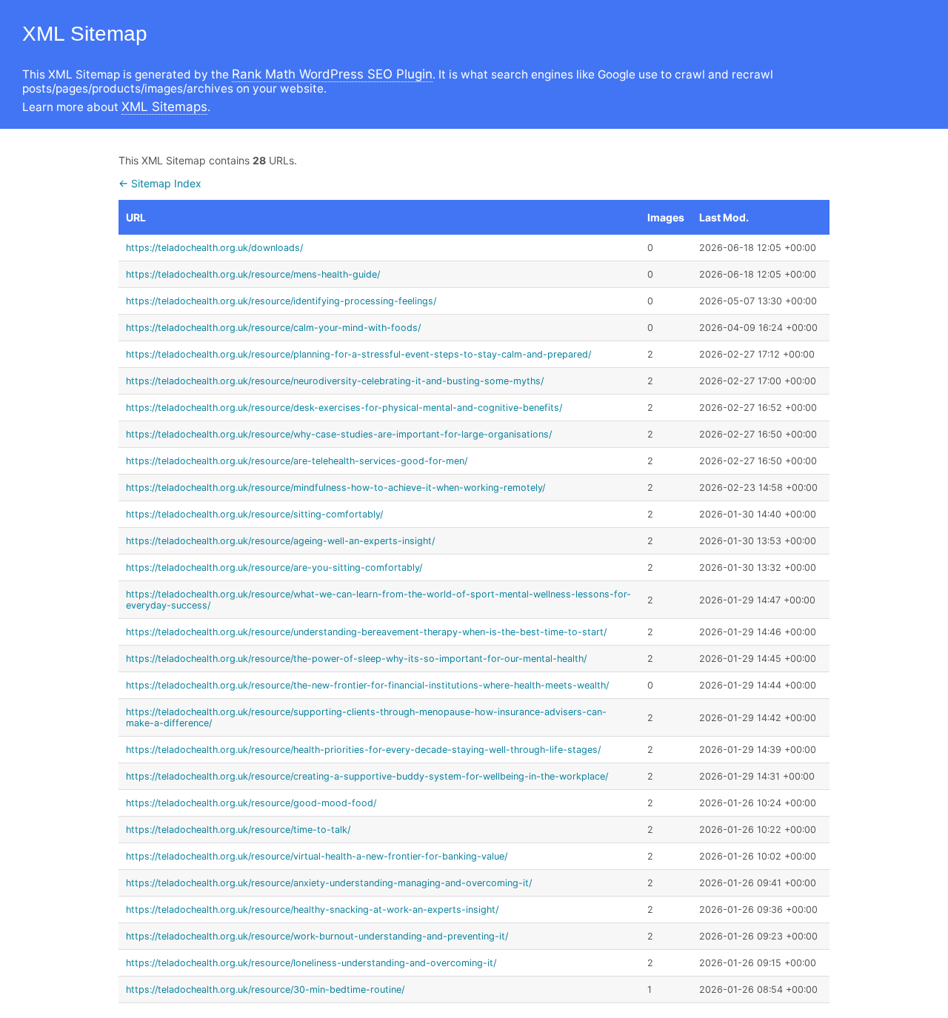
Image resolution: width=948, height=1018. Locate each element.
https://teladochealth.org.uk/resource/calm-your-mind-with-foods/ (273, 327)
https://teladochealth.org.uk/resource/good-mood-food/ (251, 802)
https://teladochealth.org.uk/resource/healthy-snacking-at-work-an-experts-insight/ (312, 909)
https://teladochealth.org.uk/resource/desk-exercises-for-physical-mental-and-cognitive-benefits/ (344, 407)
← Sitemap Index (159, 183)
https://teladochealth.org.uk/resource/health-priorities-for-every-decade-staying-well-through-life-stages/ (363, 749)
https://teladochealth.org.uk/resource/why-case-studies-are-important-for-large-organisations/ (339, 434)
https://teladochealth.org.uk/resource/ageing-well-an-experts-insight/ (280, 540)
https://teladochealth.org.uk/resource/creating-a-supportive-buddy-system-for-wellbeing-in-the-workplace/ (367, 776)
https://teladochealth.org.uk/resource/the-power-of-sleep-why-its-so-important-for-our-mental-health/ (356, 658)
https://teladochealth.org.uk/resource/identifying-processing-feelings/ (281, 301)
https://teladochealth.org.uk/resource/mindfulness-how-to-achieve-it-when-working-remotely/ (335, 487)
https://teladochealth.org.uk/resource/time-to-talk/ (238, 829)
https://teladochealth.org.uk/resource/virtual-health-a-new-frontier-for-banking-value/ (316, 856)
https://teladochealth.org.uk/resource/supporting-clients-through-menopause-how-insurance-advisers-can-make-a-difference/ (366, 717)
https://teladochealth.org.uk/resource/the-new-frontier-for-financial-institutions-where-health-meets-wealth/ (367, 685)
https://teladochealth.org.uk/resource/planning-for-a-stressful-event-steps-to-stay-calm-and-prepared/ (358, 354)
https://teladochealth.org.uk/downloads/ (214, 247)
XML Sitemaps (164, 106)
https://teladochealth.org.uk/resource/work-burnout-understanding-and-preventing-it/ (317, 936)
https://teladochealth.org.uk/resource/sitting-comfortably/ (254, 514)
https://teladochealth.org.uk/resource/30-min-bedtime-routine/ (265, 989)
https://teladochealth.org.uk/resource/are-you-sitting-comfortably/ (274, 567)
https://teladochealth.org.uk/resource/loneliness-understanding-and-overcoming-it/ (311, 962)
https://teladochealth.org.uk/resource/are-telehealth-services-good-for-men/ (296, 460)
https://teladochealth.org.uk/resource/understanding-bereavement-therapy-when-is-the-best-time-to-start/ (366, 631)
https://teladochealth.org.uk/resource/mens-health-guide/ (253, 274)
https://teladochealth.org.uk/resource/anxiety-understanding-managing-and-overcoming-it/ (329, 882)
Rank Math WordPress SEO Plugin (332, 74)
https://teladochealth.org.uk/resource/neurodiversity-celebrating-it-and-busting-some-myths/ (335, 380)
